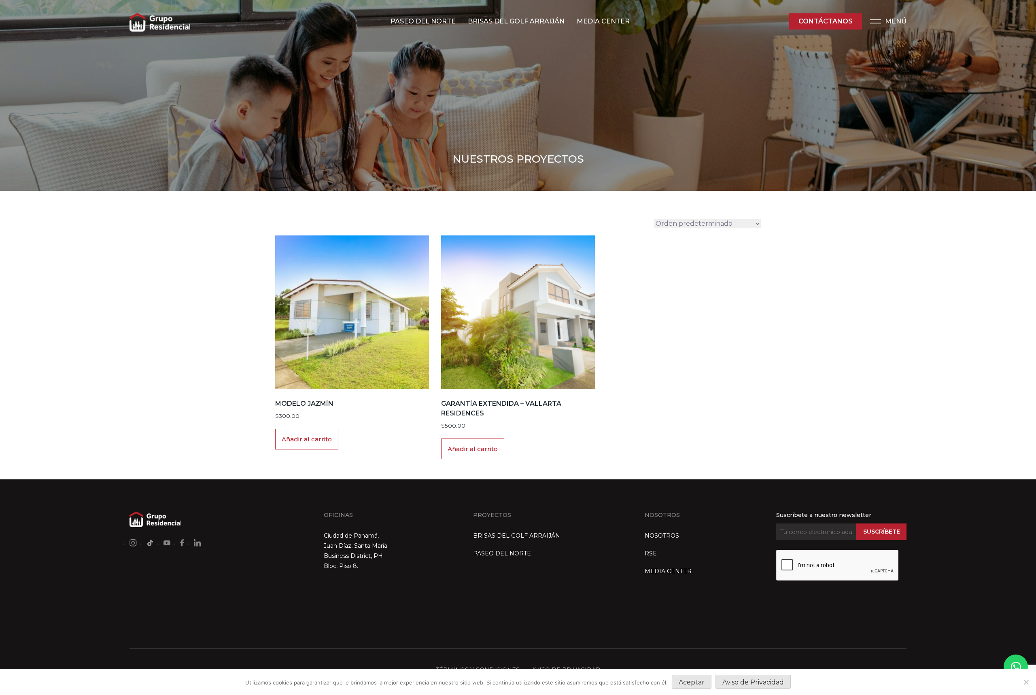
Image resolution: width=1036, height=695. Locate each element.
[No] (1026, 682)
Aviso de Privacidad (753, 682)
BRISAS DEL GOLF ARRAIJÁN (516, 21)
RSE (651, 553)
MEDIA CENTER (603, 21)
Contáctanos (825, 21)
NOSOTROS (662, 535)
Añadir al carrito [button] (307, 439)
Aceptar (692, 682)
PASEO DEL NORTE (423, 21)
